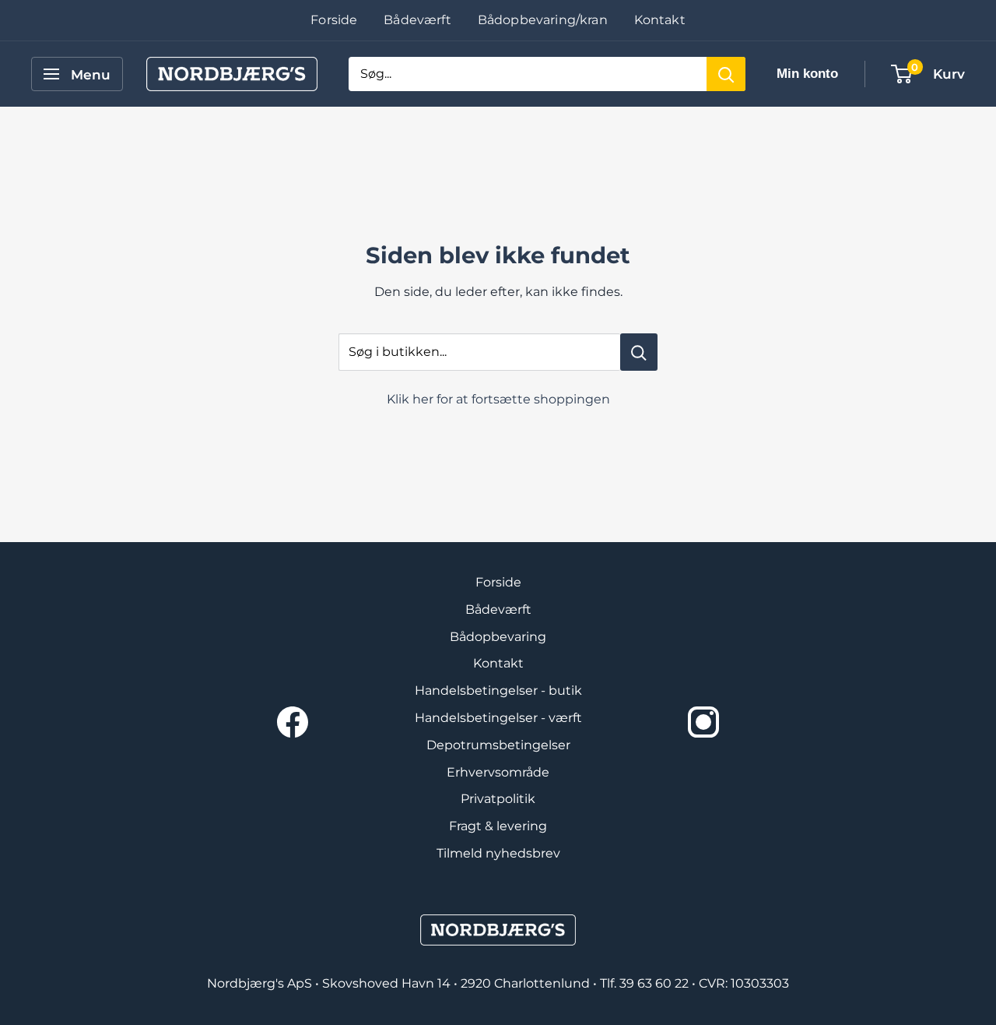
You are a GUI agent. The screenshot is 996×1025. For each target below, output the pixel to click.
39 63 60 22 (655, 983)
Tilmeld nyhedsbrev (498, 853)
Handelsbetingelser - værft (498, 717)
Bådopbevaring (498, 636)
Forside (333, 19)
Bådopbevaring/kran (543, 19)
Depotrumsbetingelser (498, 745)
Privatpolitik (498, 798)
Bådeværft (417, 19)
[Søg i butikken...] (639, 352)
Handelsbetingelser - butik (498, 690)
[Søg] (726, 74)
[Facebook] (292, 722)
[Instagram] (703, 722)
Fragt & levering (498, 826)
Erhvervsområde (498, 772)
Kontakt (660, 19)
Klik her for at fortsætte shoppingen (498, 399)
